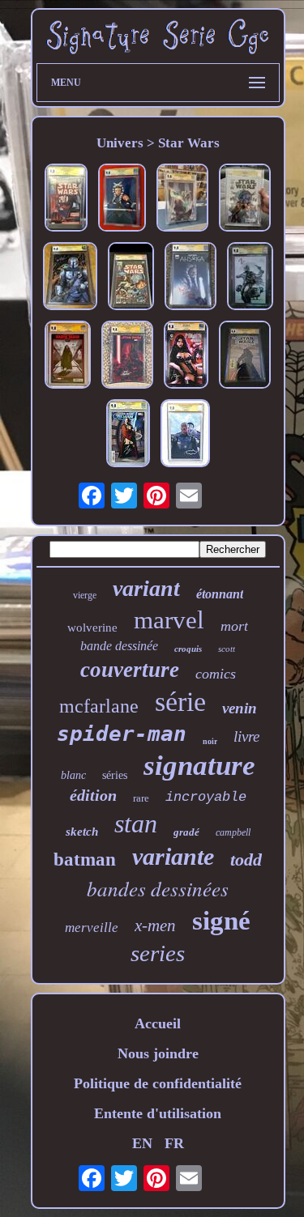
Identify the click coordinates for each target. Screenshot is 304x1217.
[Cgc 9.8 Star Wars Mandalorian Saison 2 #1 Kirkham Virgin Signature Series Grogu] (70, 278)
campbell (233, 832)
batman (85, 859)
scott (226, 648)
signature (199, 765)
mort (234, 626)
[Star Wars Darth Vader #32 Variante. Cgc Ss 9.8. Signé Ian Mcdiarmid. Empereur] (67, 356)
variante (173, 856)
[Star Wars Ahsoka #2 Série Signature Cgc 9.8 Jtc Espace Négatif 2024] (122, 199)
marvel (169, 620)
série (180, 702)
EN (142, 1143)
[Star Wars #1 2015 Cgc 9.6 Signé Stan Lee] (245, 199)
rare (141, 798)
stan (135, 823)
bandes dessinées (158, 888)
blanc (73, 775)
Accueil (158, 1023)
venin (239, 708)
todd (246, 859)
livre (246, 736)
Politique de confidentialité (158, 1083)
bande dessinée (119, 646)
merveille (91, 927)
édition (93, 795)
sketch (82, 831)
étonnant (219, 594)
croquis (188, 648)
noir (210, 741)
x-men (155, 925)
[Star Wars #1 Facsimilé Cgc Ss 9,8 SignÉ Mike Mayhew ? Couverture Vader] (66, 199)
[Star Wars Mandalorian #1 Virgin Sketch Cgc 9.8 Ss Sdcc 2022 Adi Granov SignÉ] (250, 278)
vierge (84, 595)
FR (174, 1143)
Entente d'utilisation (157, 1113)
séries (114, 775)
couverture (129, 669)
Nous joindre (158, 1053)
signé (221, 920)
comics (215, 674)
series (158, 953)
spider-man (121, 733)
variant (146, 588)
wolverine (92, 627)
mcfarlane (99, 706)
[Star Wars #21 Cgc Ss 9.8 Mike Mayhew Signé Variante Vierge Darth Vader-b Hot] (127, 356)
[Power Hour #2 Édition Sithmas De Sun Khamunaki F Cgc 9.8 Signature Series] (186, 356)
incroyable (205, 797)
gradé (186, 832)
